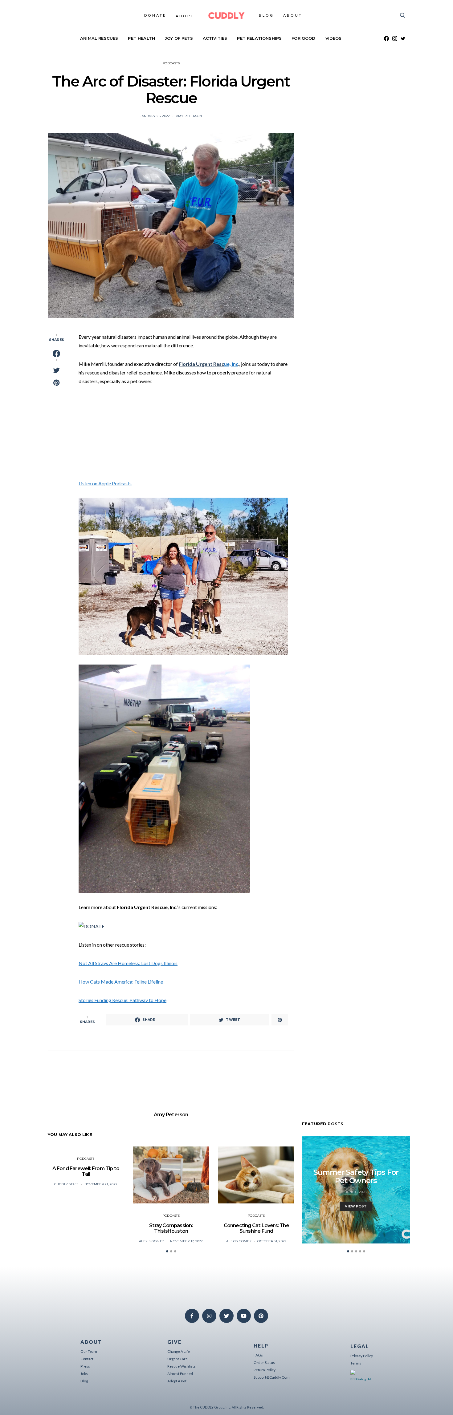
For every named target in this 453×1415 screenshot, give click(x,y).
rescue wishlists (181, 1366)
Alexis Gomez (151, 1241)
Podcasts (171, 63)
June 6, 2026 (356, 1192)
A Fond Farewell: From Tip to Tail (86, 1171)
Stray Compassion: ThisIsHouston (171, 1228)
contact (86, 1358)
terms (355, 1363)
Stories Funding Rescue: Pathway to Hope (122, 1000)
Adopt (185, 16)
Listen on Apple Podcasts (105, 483)
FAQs (258, 1355)
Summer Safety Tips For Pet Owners (356, 1176)
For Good (303, 38)
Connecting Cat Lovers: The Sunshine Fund (256, 1228)
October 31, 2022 (271, 1241)
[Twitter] (403, 38)
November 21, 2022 (100, 1184)
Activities (215, 38)
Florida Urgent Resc (201, 364)
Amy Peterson (189, 116)
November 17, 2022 (186, 1241)
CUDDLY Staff (66, 1184)
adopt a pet (176, 1381)
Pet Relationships (259, 38)
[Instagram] (394, 38)
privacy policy (361, 1355)
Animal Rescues (99, 38)
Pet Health (141, 38)
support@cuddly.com (272, 1377)
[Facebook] (386, 38)
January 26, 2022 (155, 116)
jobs (84, 1373)
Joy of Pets (179, 38)
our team (88, 1351)
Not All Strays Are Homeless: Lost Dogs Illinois (128, 963)
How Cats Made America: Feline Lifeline (121, 981)
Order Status (264, 1362)
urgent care (177, 1358)
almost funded (180, 1373)
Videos (333, 38)
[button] (167, 1251)
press (85, 1366)
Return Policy (264, 1370)
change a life (178, 1351)
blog (84, 1381)
